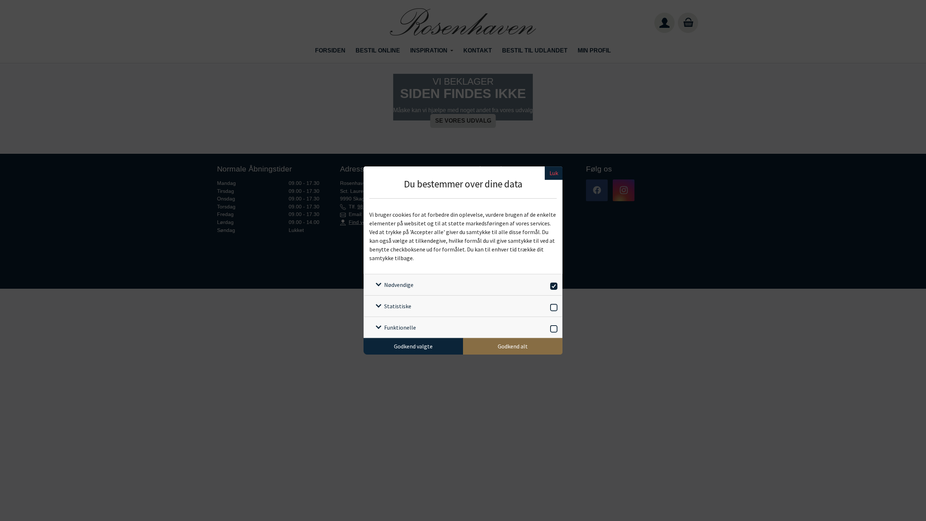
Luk (553, 173)
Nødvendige (398, 284)
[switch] (552, 285)
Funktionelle (400, 327)
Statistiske (397, 306)
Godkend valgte (413, 346)
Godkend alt (513, 346)
